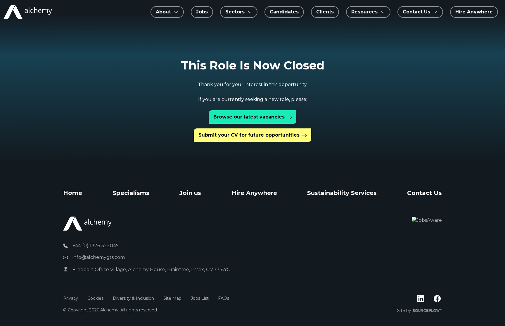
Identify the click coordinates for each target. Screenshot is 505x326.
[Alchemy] (87, 223)
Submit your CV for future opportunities (249, 135)
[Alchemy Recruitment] (28, 12)
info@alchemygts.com (98, 257)
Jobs (202, 12)
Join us (190, 192)
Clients (325, 12)
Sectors (235, 12)
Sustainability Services (342, 192)
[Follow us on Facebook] (437, 298)
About (163, 12)
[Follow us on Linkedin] (421, 298)
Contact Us (424, 192)
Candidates (284, 12)
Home (72, 192)
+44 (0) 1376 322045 (95, 245)
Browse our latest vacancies (249, 117)
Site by (419, 311)
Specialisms (131, 192)
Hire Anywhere (474, 12)
